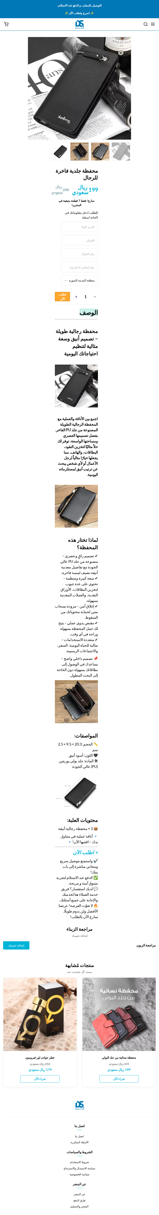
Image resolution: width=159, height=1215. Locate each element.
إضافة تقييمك (16, 945)
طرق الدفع (79, 1200)
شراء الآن (119, 1079)
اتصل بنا (79, 1136)
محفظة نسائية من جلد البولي (119, 1057)
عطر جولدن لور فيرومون (40, 1057)
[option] (79, 88)
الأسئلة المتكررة (80, 1142)
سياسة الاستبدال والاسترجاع (79, 1168)
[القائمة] (153, 24)
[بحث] (145, 24)
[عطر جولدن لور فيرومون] (40, 1014)
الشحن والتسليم (79, 1206)
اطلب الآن (62, 296)
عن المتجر (79, 1194)
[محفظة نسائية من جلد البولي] (119, 1014)
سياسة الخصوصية (79, 1174)
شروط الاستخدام (79, 1162)
